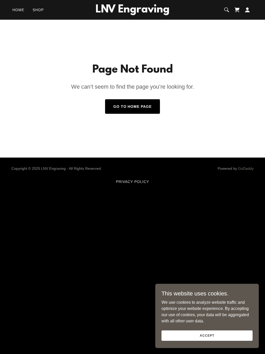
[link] (132, 11)
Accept (207, 335)
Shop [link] (38, 10)
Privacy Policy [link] (132, 182)
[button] (247, 10)
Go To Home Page (132, 106)
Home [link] (18, 10)
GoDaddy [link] (246, 168)
